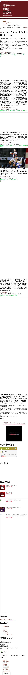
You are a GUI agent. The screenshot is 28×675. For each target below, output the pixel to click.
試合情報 (5, 664)
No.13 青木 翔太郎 (4, 176)
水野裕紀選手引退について (9, 422)
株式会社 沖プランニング (11, 485)
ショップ (5, 631)
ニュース (5, 628)
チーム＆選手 (6, 661)
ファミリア (5, 668)
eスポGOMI (5, 669)
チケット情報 (6, 667)
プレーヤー (5, 420)
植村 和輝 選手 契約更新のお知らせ (13, 500)
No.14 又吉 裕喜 (3, 292)
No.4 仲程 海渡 (3, 52)
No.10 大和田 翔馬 (4, 107)
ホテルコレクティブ (10, 492)
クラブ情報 (5, 633)
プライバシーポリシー (8, 634)
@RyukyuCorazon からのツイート (7, 619)
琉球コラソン (6, 626)
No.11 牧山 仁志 (3, 142)
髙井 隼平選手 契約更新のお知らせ (13, 507)
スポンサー (5, 630)
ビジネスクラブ (6, 671)
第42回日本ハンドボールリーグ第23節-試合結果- (14, 424)
